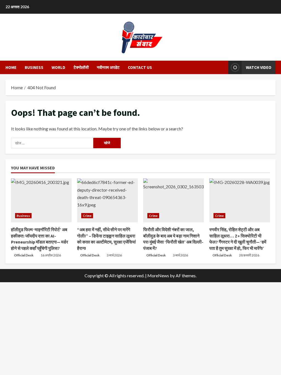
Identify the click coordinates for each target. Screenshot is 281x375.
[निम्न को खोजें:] (52, 143)
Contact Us (140, 67)
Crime (87, 215)
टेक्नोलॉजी (81, 67)
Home (10, 67)
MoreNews (158, 275)
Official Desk (23, 255)
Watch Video (258, 67)
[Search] (222, 67)
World (58, 67)
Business (34, 67)
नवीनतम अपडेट (108, 67)
